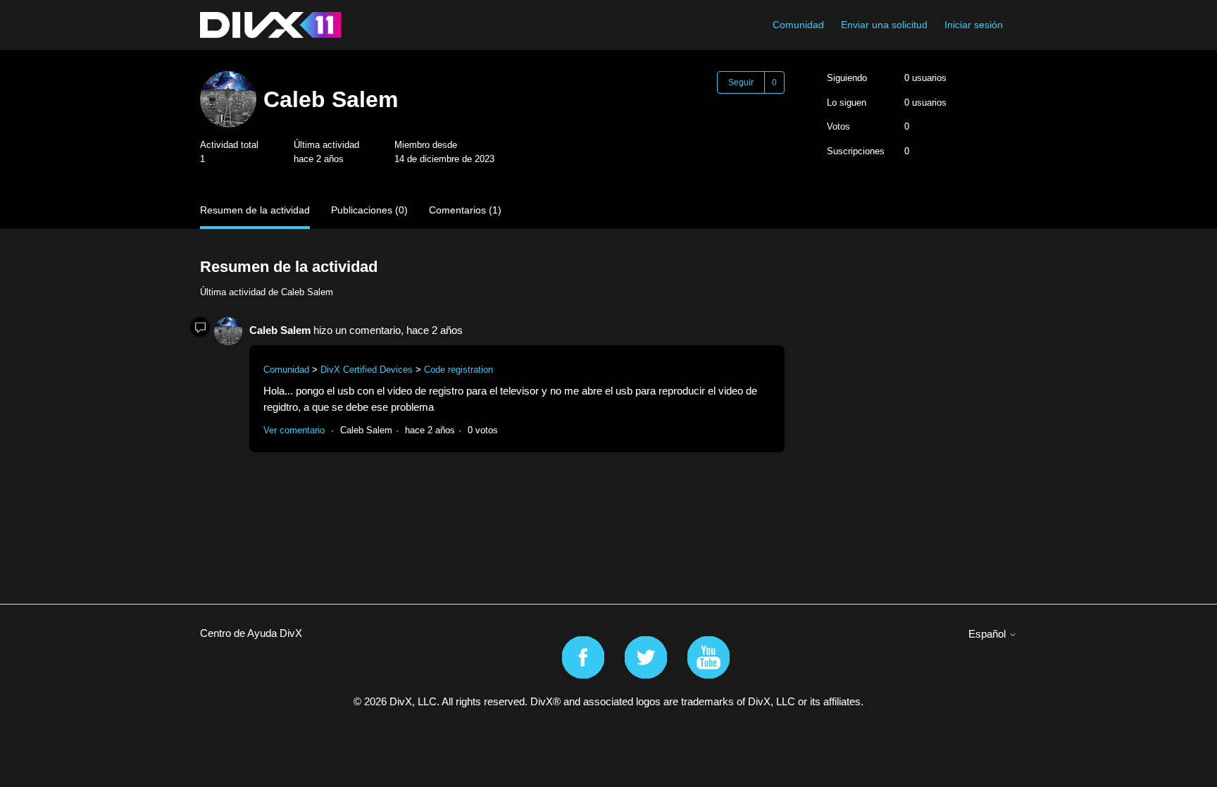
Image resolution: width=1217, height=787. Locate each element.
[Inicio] (271, 25)
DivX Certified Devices (366, 369)
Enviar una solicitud (884, 24)
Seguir (741, 82)
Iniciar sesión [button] (973, 24)
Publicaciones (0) (369, 210)
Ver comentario (294, 430)
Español (988, 634)
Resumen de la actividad (255, 210)
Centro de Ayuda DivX (251, 633)
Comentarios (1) (465, 210)
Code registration (458, 369)
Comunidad (798, 24)
